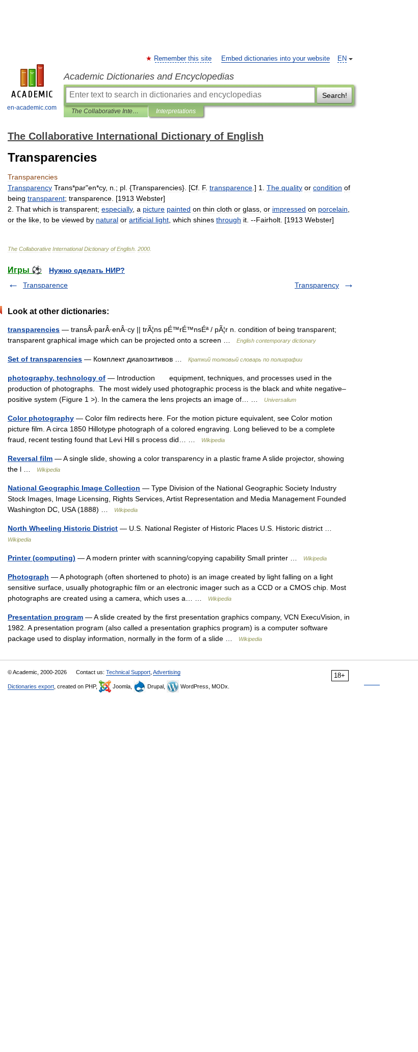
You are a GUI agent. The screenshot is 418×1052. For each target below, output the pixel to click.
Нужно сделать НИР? (87, 270)
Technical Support (128, 672)
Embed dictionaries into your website (275, 58)
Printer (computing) (41, 558)
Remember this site (183, 58)
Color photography (41, 418)
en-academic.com (32, 107)
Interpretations (176, 111)
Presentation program (45, 617)
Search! (334, 95)
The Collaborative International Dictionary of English (105, 111)
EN (342, 58)
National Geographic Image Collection (74, 488)
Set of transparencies (45, 359)
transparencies (34, 329)
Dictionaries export (31, 686)
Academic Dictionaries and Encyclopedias (149, 76)
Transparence (45, 285)
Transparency (317, 285)
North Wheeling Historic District (63, 528)
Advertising (166, 672)
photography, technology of (57, 378)
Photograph (28, 577)
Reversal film (30, 458)
